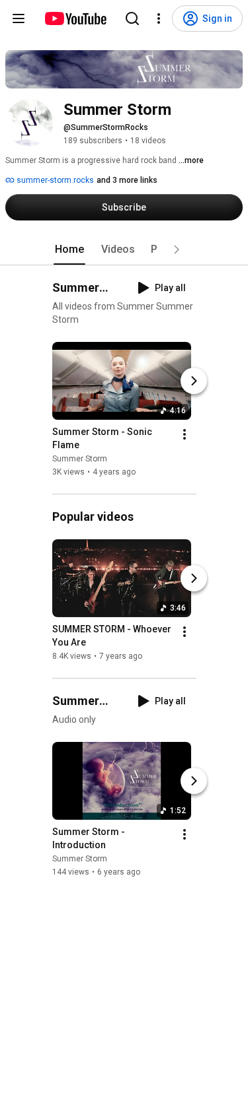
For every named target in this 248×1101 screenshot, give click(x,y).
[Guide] (18, 18)
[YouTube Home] (75, 18)
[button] (176, 249)
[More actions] (184, 434)
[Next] (194, 381)
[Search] (132, 18)
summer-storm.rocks (54, 180)
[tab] (69, 249)
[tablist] (124, 249)
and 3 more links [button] (127, 180)
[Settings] (159, 18)
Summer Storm (79, 458)
